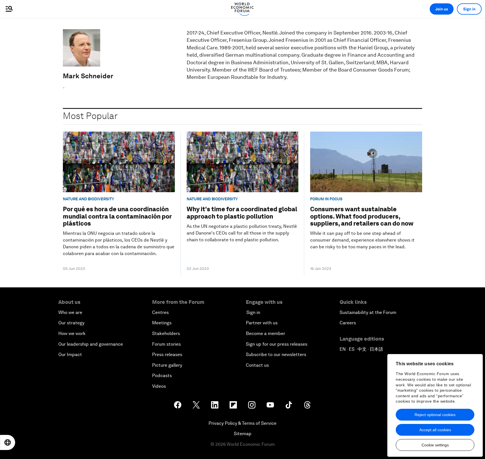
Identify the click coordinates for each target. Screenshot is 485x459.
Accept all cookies (435, 430)
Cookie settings (435, 445)
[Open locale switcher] (7, 442)
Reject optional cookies (435, 414)
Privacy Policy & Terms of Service (242, 423)
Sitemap (242, 433)
